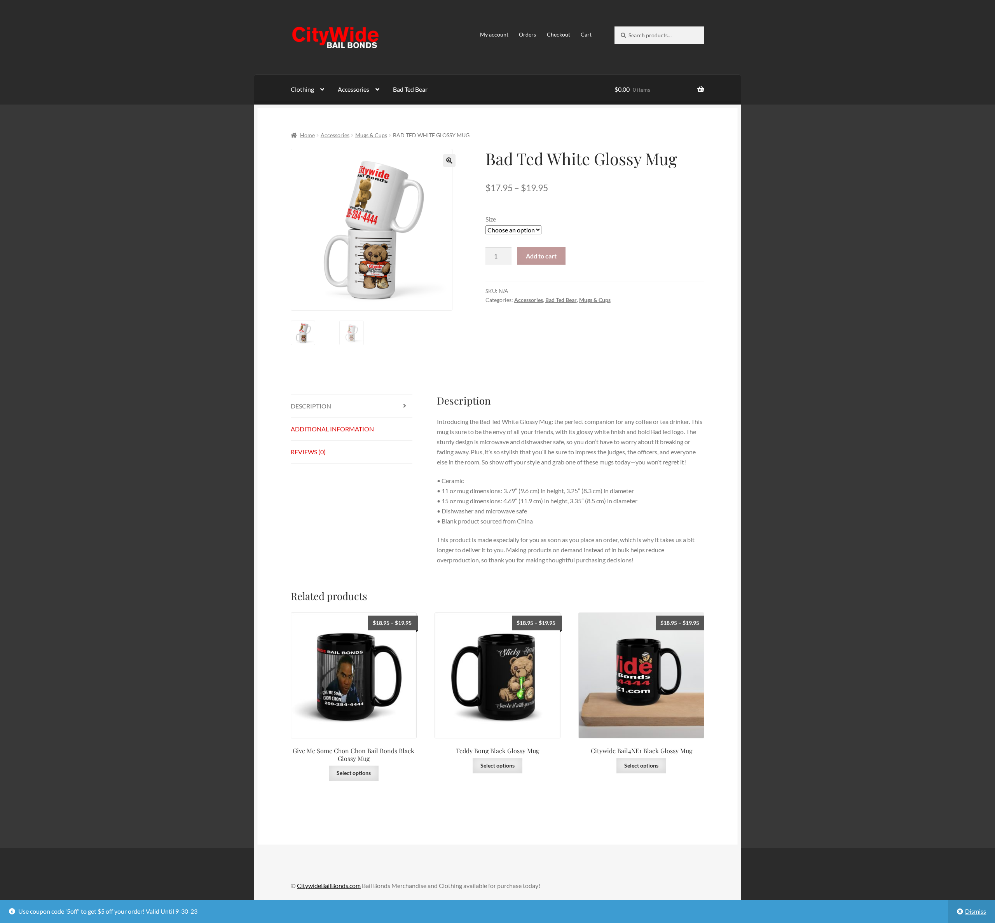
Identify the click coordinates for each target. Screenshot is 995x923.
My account (494, 34)
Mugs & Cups (371, 135)
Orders (527, 34)
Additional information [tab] (332, 429)
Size (490, 219)
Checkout (558, 34)
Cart (586, 34)
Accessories (353, 89)
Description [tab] (311, 406)
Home (307, 135)
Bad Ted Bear (410, 89)
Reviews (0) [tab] (308, 451)
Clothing (302, 89)
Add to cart (541, 256)
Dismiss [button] (975, 911)
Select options (354, 772)
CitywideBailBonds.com (329, 885)
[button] (449, 160)
